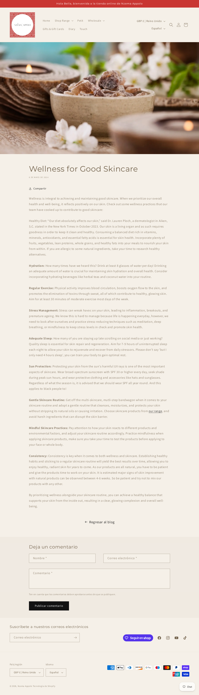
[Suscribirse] (75, 637)
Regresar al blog (102, 522)
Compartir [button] (39, 188)
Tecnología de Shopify (44, 686)
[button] (63, 21)
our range (155, 411)
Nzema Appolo (25, 686)
